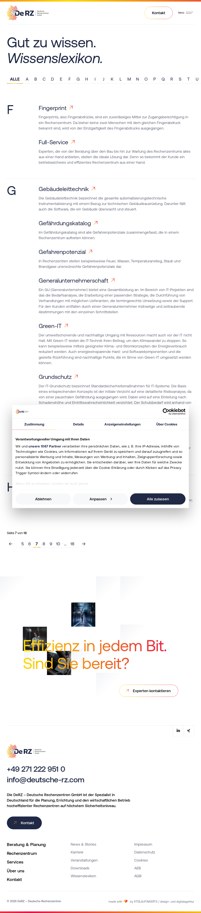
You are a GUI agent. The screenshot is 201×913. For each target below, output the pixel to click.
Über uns (15, 870)
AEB (137, 868)
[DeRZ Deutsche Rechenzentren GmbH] (28, 12)
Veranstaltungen (84, 860)
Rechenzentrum (22, 853)
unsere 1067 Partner (44, 446)
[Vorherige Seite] (11, 544)
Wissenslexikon (83, 876)
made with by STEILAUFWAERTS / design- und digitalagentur (151, 901)
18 (72, 543)
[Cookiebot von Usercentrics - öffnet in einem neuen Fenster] (168, 411)
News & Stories (83, 844)
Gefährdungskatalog (65, 223)
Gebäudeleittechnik (64, 189)
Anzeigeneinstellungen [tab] (122, 424)
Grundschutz (55, 377)
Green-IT (50, 326)
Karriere (77, 852)
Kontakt (14, 879)
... (65, 543)
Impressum (143, 844)
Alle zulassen (158, 499)
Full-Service (53, 142)
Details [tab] (78, 424)
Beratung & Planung (26, 844)
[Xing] (188, 730)
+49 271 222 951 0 (36, 769)
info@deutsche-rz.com (45, 779)
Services (15, 862)
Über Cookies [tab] (166, 424)
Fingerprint (52, 108)
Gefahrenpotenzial (62, 252)
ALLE (15, 79)
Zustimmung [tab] (34, 424)
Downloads (80, 868)
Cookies (141, 860)
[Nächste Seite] (84, 544)
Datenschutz (144, 852)
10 (58, 543)
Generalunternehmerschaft (73, 280)
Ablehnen (43, 499)
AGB (138, 876)
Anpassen (98, 499)
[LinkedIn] (178, 730)
